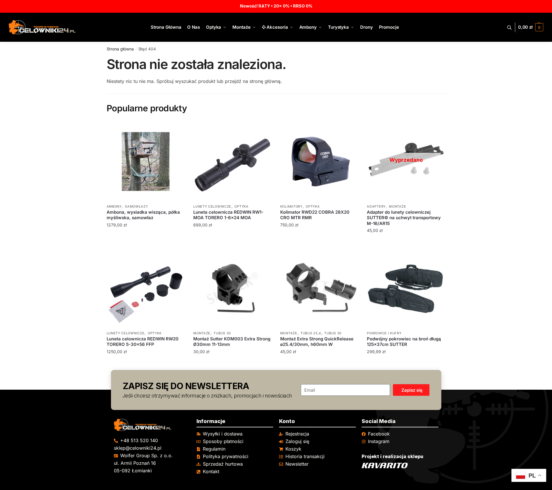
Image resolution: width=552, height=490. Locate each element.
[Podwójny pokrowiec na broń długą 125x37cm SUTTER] (406, 288)
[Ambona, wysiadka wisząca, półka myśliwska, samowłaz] (146, 161)
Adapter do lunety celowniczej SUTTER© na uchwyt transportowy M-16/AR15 (404, 217)
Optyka (241, 206)
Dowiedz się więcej (406, 242)
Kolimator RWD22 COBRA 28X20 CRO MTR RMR (314, 215)
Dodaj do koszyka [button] (145, 242)
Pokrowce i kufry (384, 333)
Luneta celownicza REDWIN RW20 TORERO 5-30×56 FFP (142, 341)
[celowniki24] (152, 425)
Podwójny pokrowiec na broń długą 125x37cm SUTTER (404, 341)
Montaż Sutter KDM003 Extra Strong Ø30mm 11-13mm (231, 341)
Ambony (114, 206)
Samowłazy (136, 206)
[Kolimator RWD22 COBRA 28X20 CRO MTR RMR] (319, 161)
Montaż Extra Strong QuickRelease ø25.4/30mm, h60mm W (317, 341)
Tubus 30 (222, 333)
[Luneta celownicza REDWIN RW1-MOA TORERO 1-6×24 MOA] (232, 161)
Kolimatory (291, 206)
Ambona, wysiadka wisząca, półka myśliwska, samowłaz (143, 215)
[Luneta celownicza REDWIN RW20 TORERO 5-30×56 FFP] (146, 288)
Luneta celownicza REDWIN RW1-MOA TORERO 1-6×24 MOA (228, 215)
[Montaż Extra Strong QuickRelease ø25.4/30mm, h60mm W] (319, 288)
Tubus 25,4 (310, 333)
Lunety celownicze (212, 206)
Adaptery (376, 206)
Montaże (397, 206)
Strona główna (120, 48)
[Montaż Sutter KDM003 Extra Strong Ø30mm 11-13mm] (232, 288)
